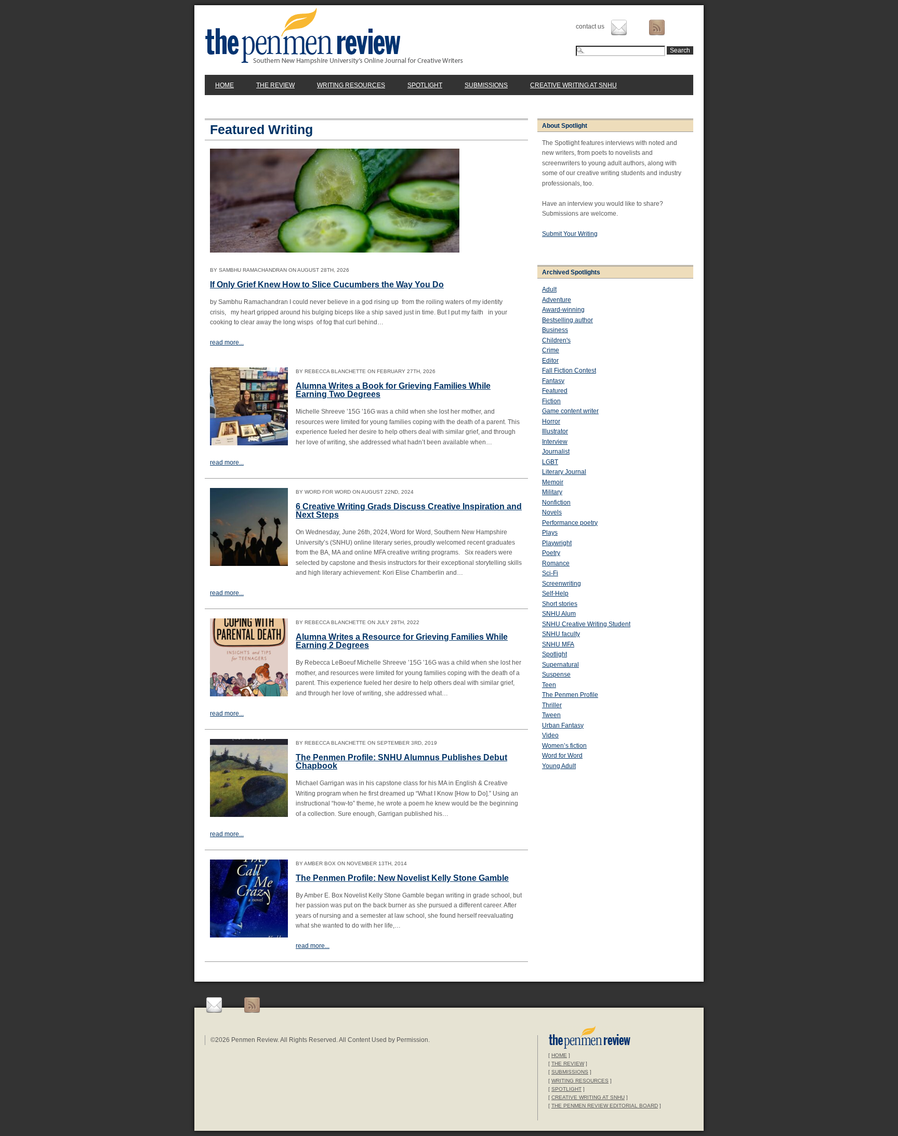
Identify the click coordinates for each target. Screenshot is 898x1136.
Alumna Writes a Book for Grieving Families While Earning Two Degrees (393, 390)
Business (555, 330)
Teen (549, 685)
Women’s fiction (564, 745)
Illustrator (555, 431)
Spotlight (424, 85)
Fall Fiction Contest (569, 370)
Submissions (486, 85)
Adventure (556, 299)
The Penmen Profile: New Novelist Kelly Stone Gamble (402, 878)
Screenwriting (561, 583)
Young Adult (559, 766)
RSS (657, 27)
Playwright (557, 543)
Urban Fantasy (563, 725)
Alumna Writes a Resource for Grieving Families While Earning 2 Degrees (402, 641)
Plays (550, 532)
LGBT (550, 462)
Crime (550, 350)
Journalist (556, 451)
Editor (550, 360)
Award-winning (563, 309)
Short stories (559, 603)
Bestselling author (567, 320)
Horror (551, 421)
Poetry (551, 553)
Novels (552, 512)
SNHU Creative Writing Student (586, 624)
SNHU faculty (561, 634)
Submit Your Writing (570, 233)
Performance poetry (570, 522)
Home (224, 85)
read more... (227, 342)
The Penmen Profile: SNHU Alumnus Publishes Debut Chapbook (401, 761)
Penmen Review (334, 36)
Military (552, 492)
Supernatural (560, 664)
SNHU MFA (558, 644)
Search (680, 50)
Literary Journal (564, 471)
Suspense (556, 674)
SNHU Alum (559, 613)
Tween (551, 715)
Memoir (552, 482)
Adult (549, 289)
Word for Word (562, 755)
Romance (556, 563)
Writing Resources (351, 85)
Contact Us (619, 27)
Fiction (551, 401)
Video (550, 735)
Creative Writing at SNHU (573, 85)
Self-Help (555, 593)
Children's (556, 340)
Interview (554, 441)
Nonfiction (556, 502)
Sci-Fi (550, 573)
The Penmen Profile (570, 694)
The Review (275, 85)
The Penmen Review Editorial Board (604, 1105)
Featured (554, 390)
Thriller (552, 705)
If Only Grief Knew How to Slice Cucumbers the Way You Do (327, 284)
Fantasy (553, 381)
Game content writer (570, 411)
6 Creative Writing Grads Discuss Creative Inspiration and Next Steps (409, 510)
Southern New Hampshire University (589, 1038)
